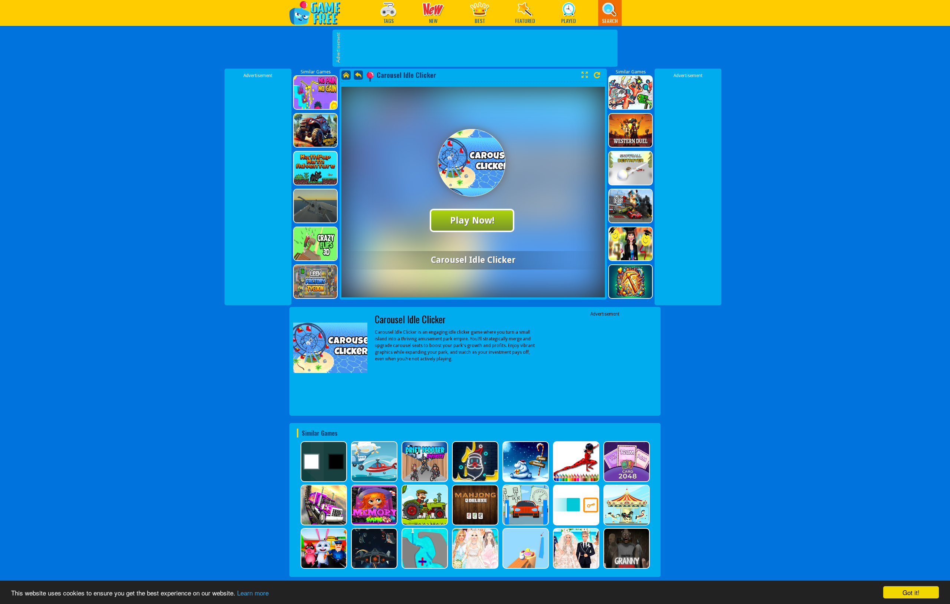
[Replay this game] (597, 75)
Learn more (253, 592)
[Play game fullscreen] (584, 75)
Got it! (911, 592)
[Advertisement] (479, 48)
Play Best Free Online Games (318, 12)
